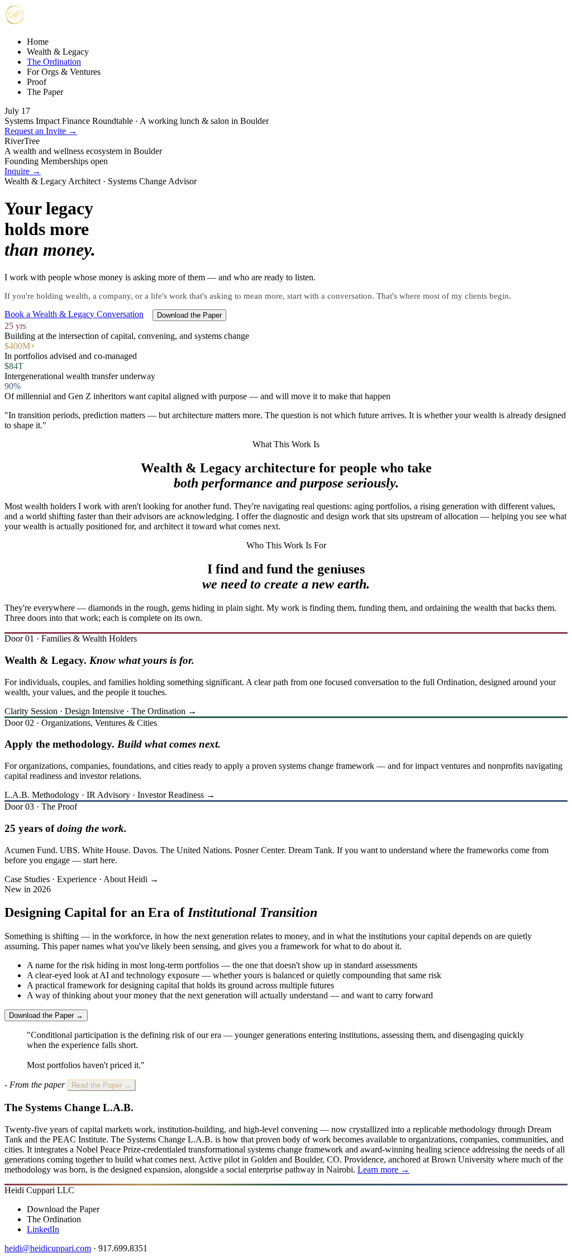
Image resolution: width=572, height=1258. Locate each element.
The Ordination (54, 61)
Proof (36, 82)
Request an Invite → (40, 131)
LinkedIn (43, 1229)
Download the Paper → (46, 1015)
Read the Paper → (101, 1085)
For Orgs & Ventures (64, 71)
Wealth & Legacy (58, 51)
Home (38, 41)
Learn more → (383, 1169)
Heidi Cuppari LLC (39, 1190)
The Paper (45, 92)
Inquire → (22, 171)
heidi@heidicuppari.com (47, 1248)
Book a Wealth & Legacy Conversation (74, 314)
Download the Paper (189, 315)
